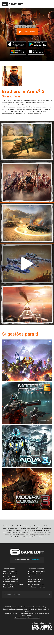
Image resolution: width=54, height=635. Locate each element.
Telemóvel (36, 559)
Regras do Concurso (36, 584)
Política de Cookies (35, 574)
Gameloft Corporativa (11, 579)
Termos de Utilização (36, 569)
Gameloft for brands (10, 582)
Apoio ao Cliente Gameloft (13, 584)
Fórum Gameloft (9, 576)
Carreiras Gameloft (10, 571)
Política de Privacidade (36, 571)
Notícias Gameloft (10, 574)
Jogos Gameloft (9, 569)
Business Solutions (10, 587)
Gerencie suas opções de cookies (27, 618)
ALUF (30, 576)
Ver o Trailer (29, 31)
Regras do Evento (34, 582)
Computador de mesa (23, 559)
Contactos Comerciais (36, 587)
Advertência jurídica (35, 579)
